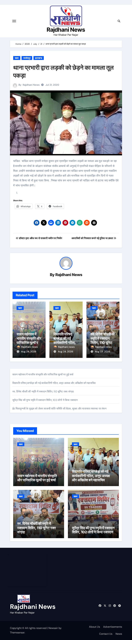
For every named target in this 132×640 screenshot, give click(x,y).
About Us (94, 626)
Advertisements (112, 626)
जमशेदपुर (27, 58)
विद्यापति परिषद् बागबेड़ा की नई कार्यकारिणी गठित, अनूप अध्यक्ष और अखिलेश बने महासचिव (54, 383)
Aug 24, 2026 (28, 351)
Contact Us (105, 634)
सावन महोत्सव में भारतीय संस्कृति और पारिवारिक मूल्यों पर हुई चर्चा (29, 340)
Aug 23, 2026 (102, 351)
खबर (17, 58)
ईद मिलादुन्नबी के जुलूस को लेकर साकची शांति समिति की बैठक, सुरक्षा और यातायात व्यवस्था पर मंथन (59, 408)
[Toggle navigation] (14, 21)
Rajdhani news (29, 347)
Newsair (53, 628)
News (119, 634)
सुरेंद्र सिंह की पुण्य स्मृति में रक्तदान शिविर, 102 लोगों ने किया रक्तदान (45, 400)
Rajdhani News (66, 29)
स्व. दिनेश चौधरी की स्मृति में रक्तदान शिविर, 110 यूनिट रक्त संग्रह (102, 340)
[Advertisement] (27, 570)
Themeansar (17, 632)
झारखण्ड (38, 58)
